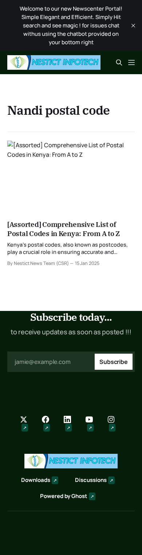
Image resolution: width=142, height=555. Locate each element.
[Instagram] (114, 424)
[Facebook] (49, 424)
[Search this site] (119, 62)
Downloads (35, 480)
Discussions (91, 480)
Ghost (79, 496)
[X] (27, 424)
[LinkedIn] (71, 424)
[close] (133, 25)
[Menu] (131, 62)
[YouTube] (93, 424)
